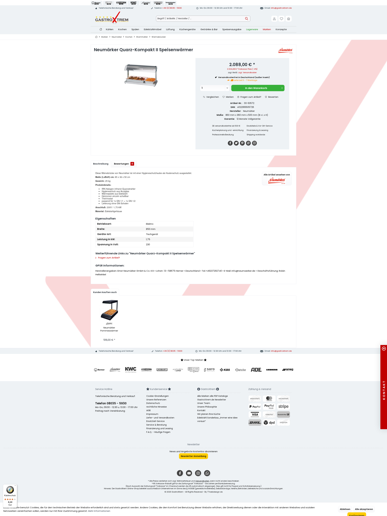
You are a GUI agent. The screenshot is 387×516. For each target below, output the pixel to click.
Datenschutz (153, 403)
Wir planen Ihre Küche (208, 414)
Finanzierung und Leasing (159, 428)
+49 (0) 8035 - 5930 (172, 8)
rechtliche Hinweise (156, 406)
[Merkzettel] (281, 19)
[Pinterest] (242, 143)
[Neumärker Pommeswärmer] (109, 310)
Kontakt (201, 410)
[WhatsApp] (207, 473)
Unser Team (203, 403)
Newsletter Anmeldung (193, 456)
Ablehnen (345, 509)
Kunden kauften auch (105, 292)
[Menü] (15, 486)
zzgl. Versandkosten (247, 72)
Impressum (152, 414)
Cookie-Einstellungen (157, 396)
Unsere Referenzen (156, 399)
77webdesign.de (215, 492)
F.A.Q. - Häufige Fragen (158, 432)
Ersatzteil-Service (155, 421)
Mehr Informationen (99, 511)
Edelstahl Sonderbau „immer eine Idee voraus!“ (217, 419)
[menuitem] (288, 19)
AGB (148, 410)
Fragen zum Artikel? (250, 96)
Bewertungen (123, 163)
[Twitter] (236, 143)
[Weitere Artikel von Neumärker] (285, 51)
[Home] (100, 29)
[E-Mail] (248, 143)
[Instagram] (254, 143)
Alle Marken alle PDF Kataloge (212, 396)
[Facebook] (230, 143)
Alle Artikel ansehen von (277, 174)
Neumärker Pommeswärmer (109, 329)
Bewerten (273, 96)
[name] (99, 370)
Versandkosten (202, 481)
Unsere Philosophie (207, 406)
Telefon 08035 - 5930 (111, 403)
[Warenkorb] (288, 19)
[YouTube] (189, 473)
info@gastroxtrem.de (281, 8)
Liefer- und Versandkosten (160, 417)
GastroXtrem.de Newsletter (211, 399)
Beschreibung (100, 163)
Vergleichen (212, 96)
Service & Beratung (156, 424)
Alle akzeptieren (364, 509)
